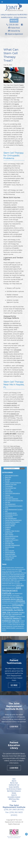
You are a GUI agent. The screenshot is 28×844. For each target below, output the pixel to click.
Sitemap (14, 801)
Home (14, 779)
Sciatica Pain (9, 541)
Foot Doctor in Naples (16, 578)
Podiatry (7, 529)
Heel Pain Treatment (11, 498)
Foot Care (8, 490)
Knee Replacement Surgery (14, 509)
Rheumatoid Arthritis (11, 536)
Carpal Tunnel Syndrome (13, 482)
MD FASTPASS (14, 21)
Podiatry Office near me (14, 624)
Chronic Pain (17, 572)
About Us (14, 781)
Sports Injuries (9, 550)
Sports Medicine (10, 552)
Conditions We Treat (14, 785)
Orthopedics (9, 516)
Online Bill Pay (15, 31)
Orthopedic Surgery (11, 515)
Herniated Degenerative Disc (14, 500)
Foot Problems (17, 583)
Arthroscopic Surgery (11, 475)
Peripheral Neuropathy (12, 522)
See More (14, 685)
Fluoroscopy (9, 486)
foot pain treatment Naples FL (8, 581)
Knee (6, 507)
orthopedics (20, 601)
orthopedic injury (10, 98)
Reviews (14, 793)
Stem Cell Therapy (15, 446)
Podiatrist (8, 527)
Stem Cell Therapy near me (16, 452)
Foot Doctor (9, 491)
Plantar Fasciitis (10, 525)
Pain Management (11, 518)
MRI (6, 511)
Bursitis (7, 481)
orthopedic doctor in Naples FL (12, 597)
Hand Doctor (9, 497)
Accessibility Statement (14, 797)
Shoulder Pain (9, 543)
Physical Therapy (10, 524)
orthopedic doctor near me (12, 599)
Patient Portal (15, 28)
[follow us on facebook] (22, 24)
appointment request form (13, 438)
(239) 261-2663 (13, 24)
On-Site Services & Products (14, 789)
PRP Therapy (9, 534)
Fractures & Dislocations (12, 493)
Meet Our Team (14, 783)
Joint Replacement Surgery (13, 506)
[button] (26, 834)
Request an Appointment (15, 34)
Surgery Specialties (14, 787)
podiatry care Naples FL (13, 622)
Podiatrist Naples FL (12, 618)
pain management (15, 614)
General (7, 495)
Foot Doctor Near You (21, 580)
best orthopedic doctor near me (12, 571)
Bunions (7, 479)
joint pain (20, 585)
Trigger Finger (9, 558)
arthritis (6, 323)
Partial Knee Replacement (13, 520)
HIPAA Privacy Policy (14, 799)
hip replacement (10, 504)
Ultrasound (8, 559)
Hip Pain (7, 502)
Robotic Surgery (10, 538)
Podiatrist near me (10, 620)
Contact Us (14, 795)
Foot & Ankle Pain (10, 488)
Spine (7, 549)
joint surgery (16, 595)
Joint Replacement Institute (11, 590)
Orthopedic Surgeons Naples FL (13, 606)
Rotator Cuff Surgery (11, 540)
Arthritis (3, 567)
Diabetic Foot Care (10, 484)
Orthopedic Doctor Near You (8, 601)
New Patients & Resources (14, 791)
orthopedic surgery (10, 207)
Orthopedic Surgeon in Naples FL (10, 602)
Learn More (14, 726)
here (17, 17)
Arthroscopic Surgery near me (13, 569)
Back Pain (8, 477)
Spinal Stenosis (9, 547)
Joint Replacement (8, 588)
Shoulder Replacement (12, 545)
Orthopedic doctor (11, 513)
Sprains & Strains (10, 554)
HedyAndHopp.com (16, 837)
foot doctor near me (9, 580)
